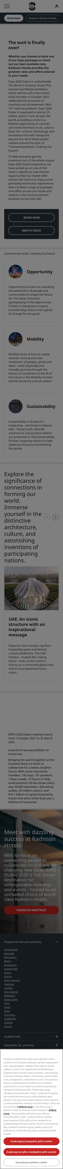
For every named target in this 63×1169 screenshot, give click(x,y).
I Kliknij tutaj (25, 1106)
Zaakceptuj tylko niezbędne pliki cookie (31, 1151)
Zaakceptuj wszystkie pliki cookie (31, 1141)
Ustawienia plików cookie (31, 1162)
